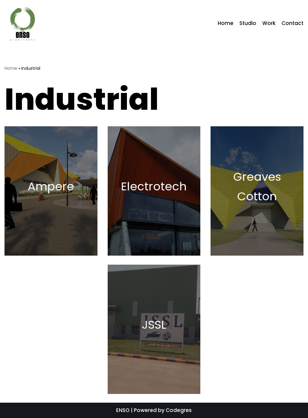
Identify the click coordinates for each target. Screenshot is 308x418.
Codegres (179, 410)
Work (269, 23)
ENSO (123, 410)
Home (225, 23)
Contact (292, 23)
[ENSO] (23, 23)
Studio (247, 23)
